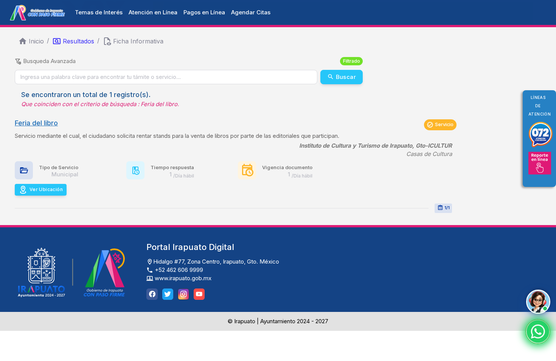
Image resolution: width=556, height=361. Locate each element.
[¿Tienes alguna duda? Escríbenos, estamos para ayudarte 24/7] (538, 331)
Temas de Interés (99, 12)
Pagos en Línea (204, 12)
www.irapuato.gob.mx (182, 278)
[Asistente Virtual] (538, 302)
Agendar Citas (250, 12)
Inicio (36, 41)
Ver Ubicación (46, 189)
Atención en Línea (153, 12)
